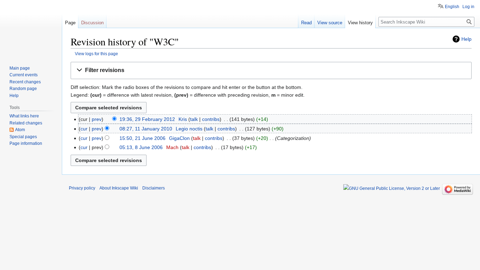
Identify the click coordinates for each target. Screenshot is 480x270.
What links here (24, 116)
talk (194, 119)
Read (306, 22)
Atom (20, 129)
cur (83, 128)
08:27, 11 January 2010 (145, 128)
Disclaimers (153, 188)
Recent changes (25, 81)
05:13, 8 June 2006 (141, 147)
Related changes (25, 123)
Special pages (23, 136)
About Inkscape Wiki (118, 188)
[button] (271, 70)
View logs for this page (96, 53)
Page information (25, 143)
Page (70, 22)
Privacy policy (82, 188)
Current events (23, 74)
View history (360, 22)
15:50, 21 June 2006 (142, 138)
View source (329, 22)
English (452, 6)
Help (466, 39)
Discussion (92, 22)
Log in (468, 6)
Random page (23, 88)
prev (97, 119)
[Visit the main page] (31, 28)
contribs (211, 119)
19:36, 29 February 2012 (147, 119)
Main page (19, 68)
